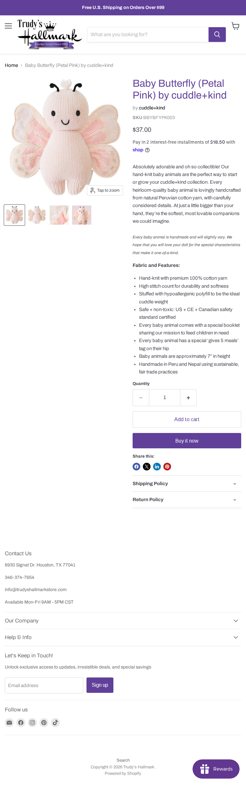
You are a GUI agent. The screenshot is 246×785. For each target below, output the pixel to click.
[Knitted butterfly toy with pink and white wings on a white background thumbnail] (14, 215)
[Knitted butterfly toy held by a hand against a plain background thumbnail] (81, 215)
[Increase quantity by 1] (188, 397)
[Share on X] (147, 466)
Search (123, 760)
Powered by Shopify (123, 773)
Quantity (141, 383)
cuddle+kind (152, 107)
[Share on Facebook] (136, 466)
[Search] (217, 34)
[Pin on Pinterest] (167, 466)
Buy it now (186, 441)
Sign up (100, 685)
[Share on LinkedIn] (157, 466)
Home (11, 65)
